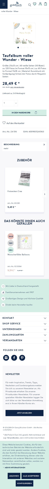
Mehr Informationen (15, 468)
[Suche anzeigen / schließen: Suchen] (29, 4)
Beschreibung (11, 145)
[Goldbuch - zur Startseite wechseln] (16, 4)
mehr (6, 149)
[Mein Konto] (40, 4)
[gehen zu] (18, 47)
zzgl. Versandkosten (17, 87)
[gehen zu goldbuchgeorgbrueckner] (22, 358)
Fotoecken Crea (15, 191)
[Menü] (4, 4)
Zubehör (24, 160)
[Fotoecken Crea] (24, 178)
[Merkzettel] (34, 4)
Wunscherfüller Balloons (19, 255)
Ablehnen (14, 476)
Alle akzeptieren (31, 476)
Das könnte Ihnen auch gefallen (24, 222)
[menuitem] (4, 4)
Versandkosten (13, 438)
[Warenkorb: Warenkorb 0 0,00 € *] (45, 4)
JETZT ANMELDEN (24, 413)
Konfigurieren (24, 484)
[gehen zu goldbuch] (6, 358)
